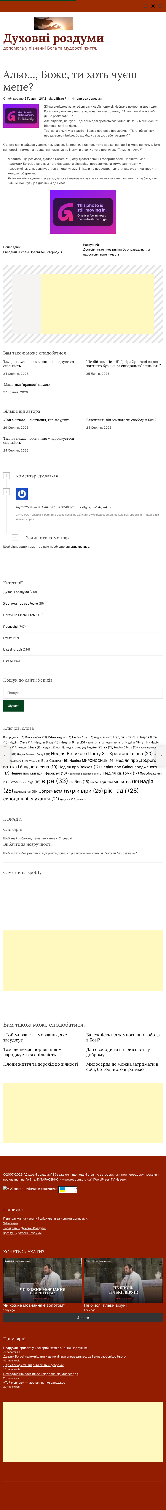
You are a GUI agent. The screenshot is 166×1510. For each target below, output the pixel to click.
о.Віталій (60, 98)
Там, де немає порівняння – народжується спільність (38, 363)
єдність (84, 799)
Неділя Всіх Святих (49, 760)
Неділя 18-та (114, 742)
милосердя (101, 782)
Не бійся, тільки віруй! (105, 1305)
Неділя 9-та (73, 742)
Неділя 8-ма (47, 742)
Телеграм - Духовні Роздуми (24, 1228)
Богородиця (13, 737)
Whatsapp (10, 1223)
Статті (7, 638)
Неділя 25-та (100, 747)
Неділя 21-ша (30, 747)
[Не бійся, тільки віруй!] (123, 1280)
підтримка (22, 791)
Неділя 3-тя (103, 737)
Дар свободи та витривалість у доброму (118, 1052)
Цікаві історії (12, 649)
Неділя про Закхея (79, 767)
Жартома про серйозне (20, 603)
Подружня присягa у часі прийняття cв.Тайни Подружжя (45, 1348)
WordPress (102, 1179)
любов (79, 781)
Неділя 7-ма (22, 742)
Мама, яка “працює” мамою (26, 384)
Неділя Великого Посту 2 (33, 754)
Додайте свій (48, 476)
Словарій (65, 838)
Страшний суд (25, 782)
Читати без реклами (87, 98)
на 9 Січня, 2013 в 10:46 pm (54, 507)
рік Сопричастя (51, 791)
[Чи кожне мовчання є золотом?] (42, 1280)
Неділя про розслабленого (85, 773)
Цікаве (8, 661)
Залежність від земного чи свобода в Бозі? (121, 420)
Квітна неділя (59, 737)
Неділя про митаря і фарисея (38, 773)
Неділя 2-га (82, 737)
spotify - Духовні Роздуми (22, 1233)
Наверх (121, 1179)
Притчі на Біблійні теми (20, 615)
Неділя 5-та (125, 737)
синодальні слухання (31, 798)
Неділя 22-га (54, 747)
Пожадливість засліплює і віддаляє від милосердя (40, 1374)
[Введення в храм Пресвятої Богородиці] (5, 756)
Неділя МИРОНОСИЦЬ (92, 760)
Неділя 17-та (95, 742)
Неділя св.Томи (121, 773)
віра (55, 781)
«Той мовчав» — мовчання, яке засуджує (36, 420)
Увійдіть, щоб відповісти (95, 507)
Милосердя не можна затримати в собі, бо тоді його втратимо (122, 1066)
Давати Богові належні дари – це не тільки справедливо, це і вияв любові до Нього (64, 1356)
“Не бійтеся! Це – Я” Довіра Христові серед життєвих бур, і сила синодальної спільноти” (123, 363)
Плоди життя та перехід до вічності (40, 1064)
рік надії (121, 790)
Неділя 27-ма (126, 747)
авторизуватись (77, 546)
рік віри (87, 791)
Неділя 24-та (76, 747)
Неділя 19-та (137, 742)
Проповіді (10, 626)
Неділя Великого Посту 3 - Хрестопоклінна (102, 753)
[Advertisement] (97, 304)
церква (68, 799)
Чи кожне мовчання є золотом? (34, 1305)
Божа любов (36, 737)
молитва (126, 781)
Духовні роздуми (53, 38)
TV (113, 1179)
